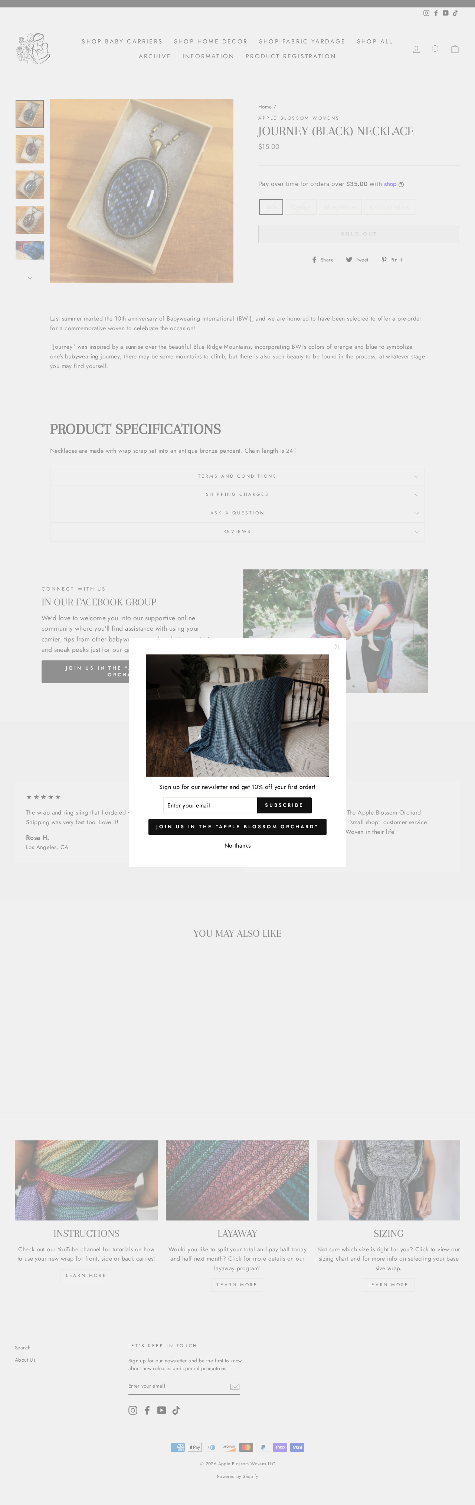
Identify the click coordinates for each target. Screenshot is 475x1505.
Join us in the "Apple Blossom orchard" (237, 826)
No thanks (238, 845)
